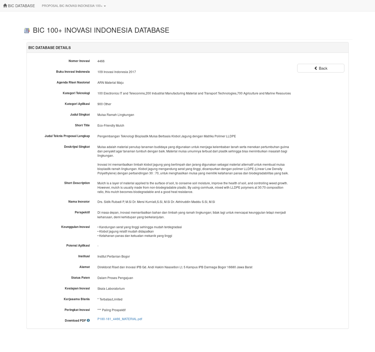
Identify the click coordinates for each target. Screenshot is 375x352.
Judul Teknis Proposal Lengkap (67, 136)
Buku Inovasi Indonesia (73, 71)
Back (323, 68)
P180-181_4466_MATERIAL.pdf (119, 319)
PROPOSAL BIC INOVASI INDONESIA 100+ (72, 5)
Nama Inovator (79, 201)
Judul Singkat (80, 114)
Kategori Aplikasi (77, 104)
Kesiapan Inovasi (77, 288)
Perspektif (82, 212)
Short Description (77, 183)
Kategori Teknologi (76, 93)
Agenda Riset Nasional (73, 82)
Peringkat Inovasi (77, 310)
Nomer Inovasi (79, 61)
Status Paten (80, 277)
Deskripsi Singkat (77, 146)
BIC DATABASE (21, 5)
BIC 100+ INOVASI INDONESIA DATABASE (100, 30)
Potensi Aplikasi (78, 245)
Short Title (82, 125)
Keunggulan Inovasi (75, 227)
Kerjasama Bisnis (77, 299)
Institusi (84, 256)
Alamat (84, 267)
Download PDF (76, 320)
